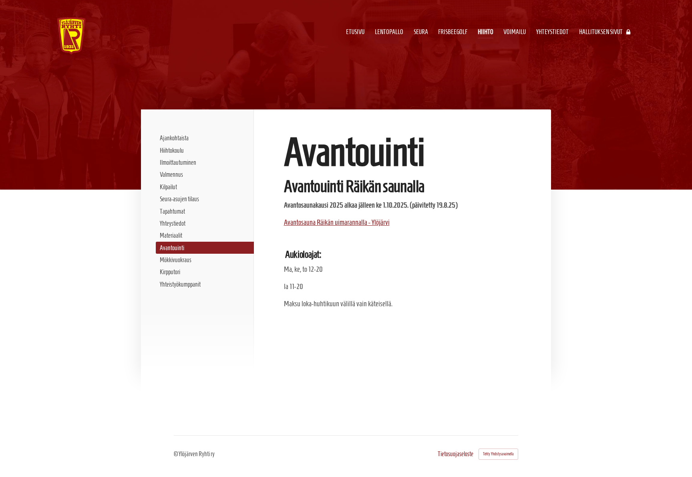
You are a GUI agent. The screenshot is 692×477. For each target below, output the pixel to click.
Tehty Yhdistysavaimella (498, 454)
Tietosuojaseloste (455, 454)
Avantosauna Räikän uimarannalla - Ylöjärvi (337, 222)
